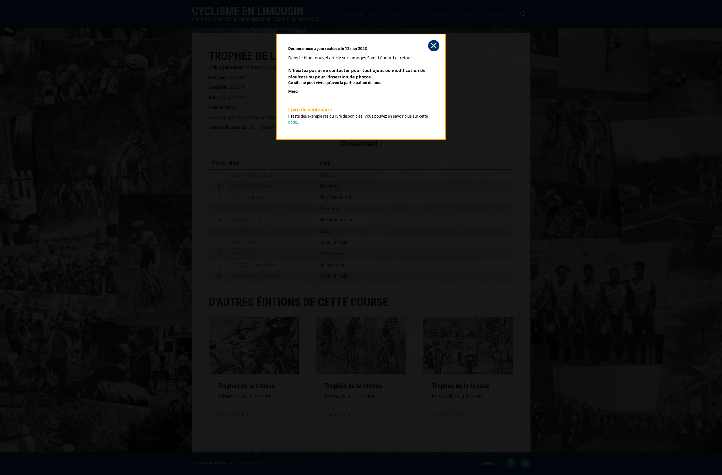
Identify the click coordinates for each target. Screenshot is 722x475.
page (292, 122)
